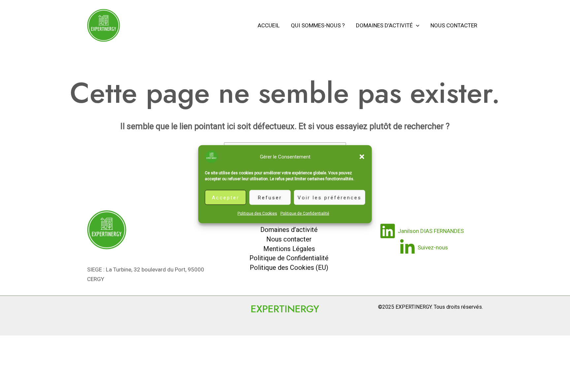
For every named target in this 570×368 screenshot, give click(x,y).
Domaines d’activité (384, 25)
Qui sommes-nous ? (318, 25)
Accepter (225, 197)
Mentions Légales (289, 249)
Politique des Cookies (257, 213)
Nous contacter (453, 25)
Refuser (270, 197)
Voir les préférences (330, 197)
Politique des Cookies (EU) (289, 267)
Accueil (269, 25)
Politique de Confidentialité (304, 213)
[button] (362, 156)
